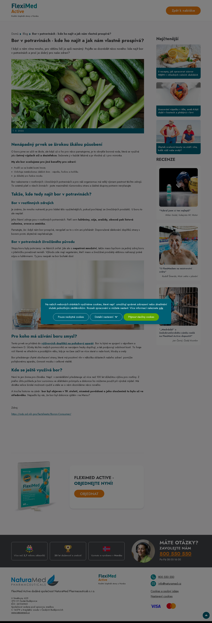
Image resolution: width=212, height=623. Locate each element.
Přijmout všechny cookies (141, 317)
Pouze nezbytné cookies (71, 317)
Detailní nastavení (104, 317)
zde (161, 308)
